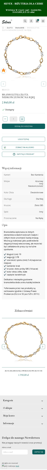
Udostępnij (23, 139)
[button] (3, 84)
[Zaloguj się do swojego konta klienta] (31, 21)
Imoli (17, 466)
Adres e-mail (6, 447)
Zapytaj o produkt (23, 154)
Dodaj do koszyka (23, 126)
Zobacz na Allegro (25, 147)
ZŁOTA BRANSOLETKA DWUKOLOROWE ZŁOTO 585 (23, 371)
